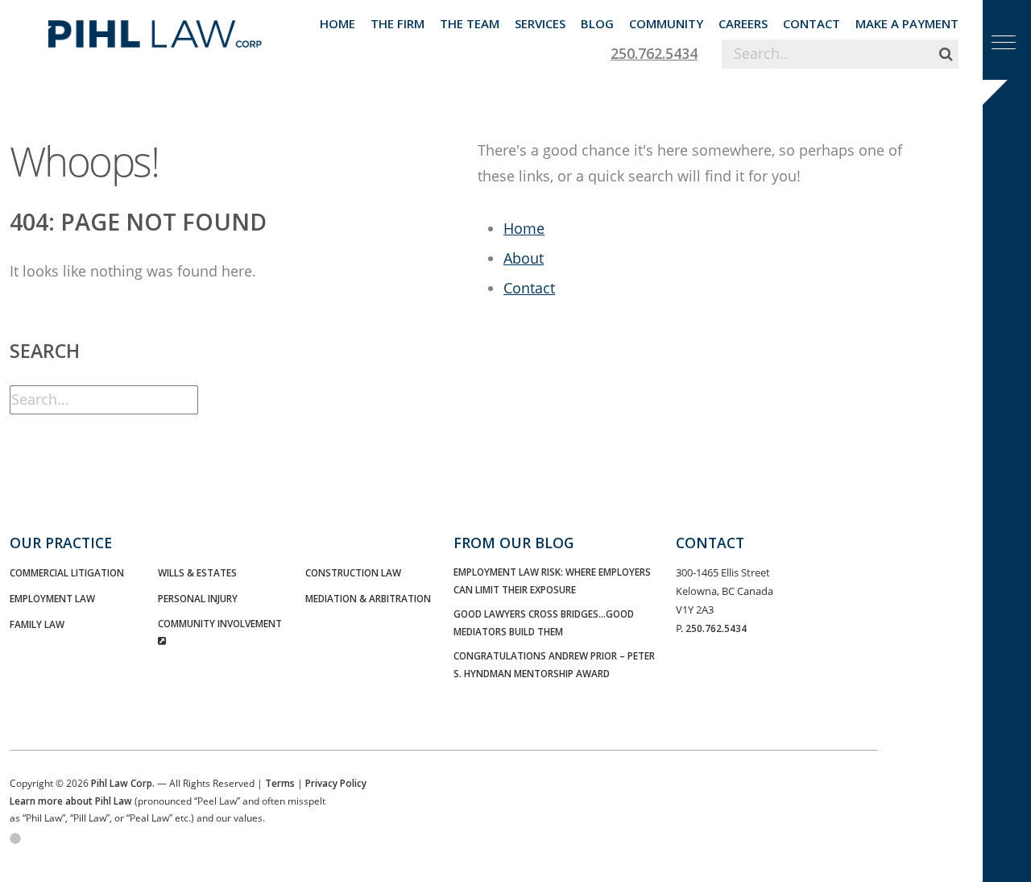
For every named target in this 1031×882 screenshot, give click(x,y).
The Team (469, 23)
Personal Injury (198, 598)
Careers (743, 23)
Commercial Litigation (67, 572)
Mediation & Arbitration (368, 598)
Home (337, 23)
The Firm (397, 23)
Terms (280, 782)
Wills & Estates (197, 572)
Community (666, 23)
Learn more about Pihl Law (71, 800)
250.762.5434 (654, 53)
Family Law (37, 624)
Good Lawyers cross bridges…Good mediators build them (543, 622)
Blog (597, 23)
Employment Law (52, 598)
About (523, 258)
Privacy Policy (335, 782)
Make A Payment (907, 23)
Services (540, 23)
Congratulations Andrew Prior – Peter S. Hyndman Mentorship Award (554, 664)
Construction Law (353, 572)
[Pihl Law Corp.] (155, 28)
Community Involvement (220, 623)
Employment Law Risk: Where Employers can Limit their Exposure (552, 580)
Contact (811, 23)
